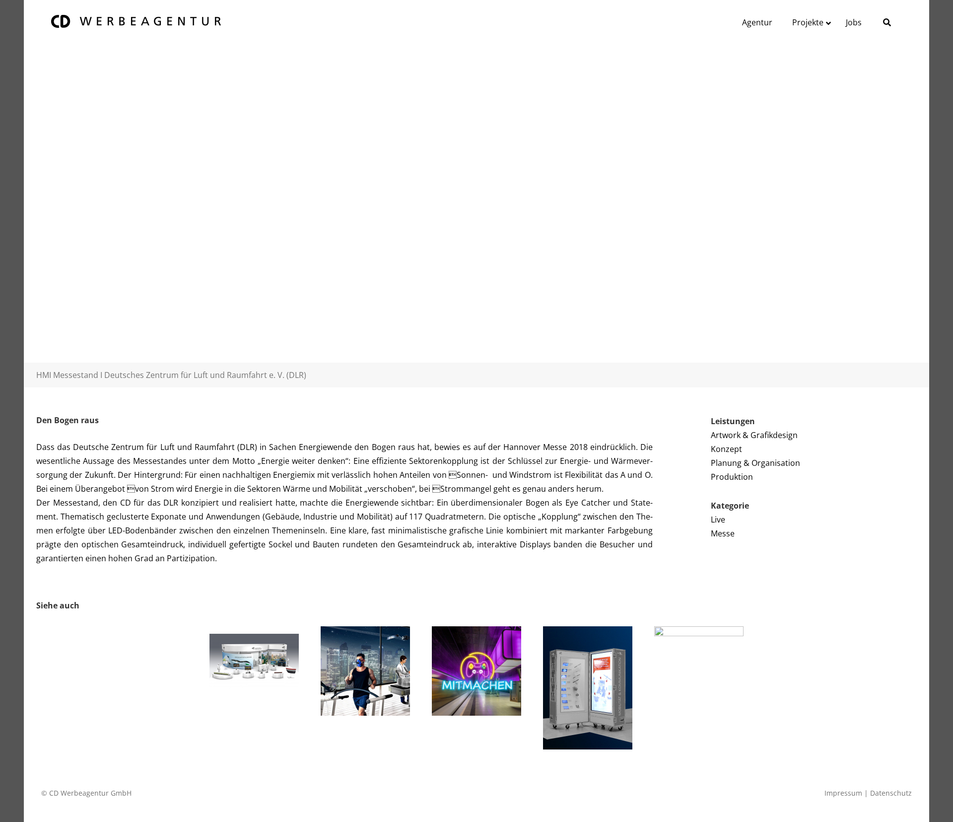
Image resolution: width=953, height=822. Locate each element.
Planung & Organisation (755, 462)
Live (718, 519)
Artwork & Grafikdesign (754, 435)
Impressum (843, 793)
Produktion (732, 476)
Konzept (726, 449)
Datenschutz (891, 793)
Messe (723, 533)
